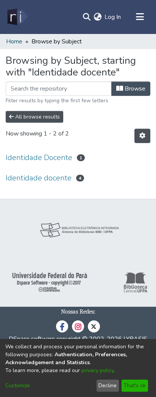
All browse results (37, 116)
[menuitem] (97, 17)
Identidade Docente (39, 157)
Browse (134, 89)
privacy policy (97, 370)
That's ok (134, 385)
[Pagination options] (142, 136)
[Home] (17, 17)
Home (14, 41)
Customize (17, 385)
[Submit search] (86, 17)
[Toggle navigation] (139, 17)
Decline (107, 385)
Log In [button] (113, 17)
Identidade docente (39, 178)
